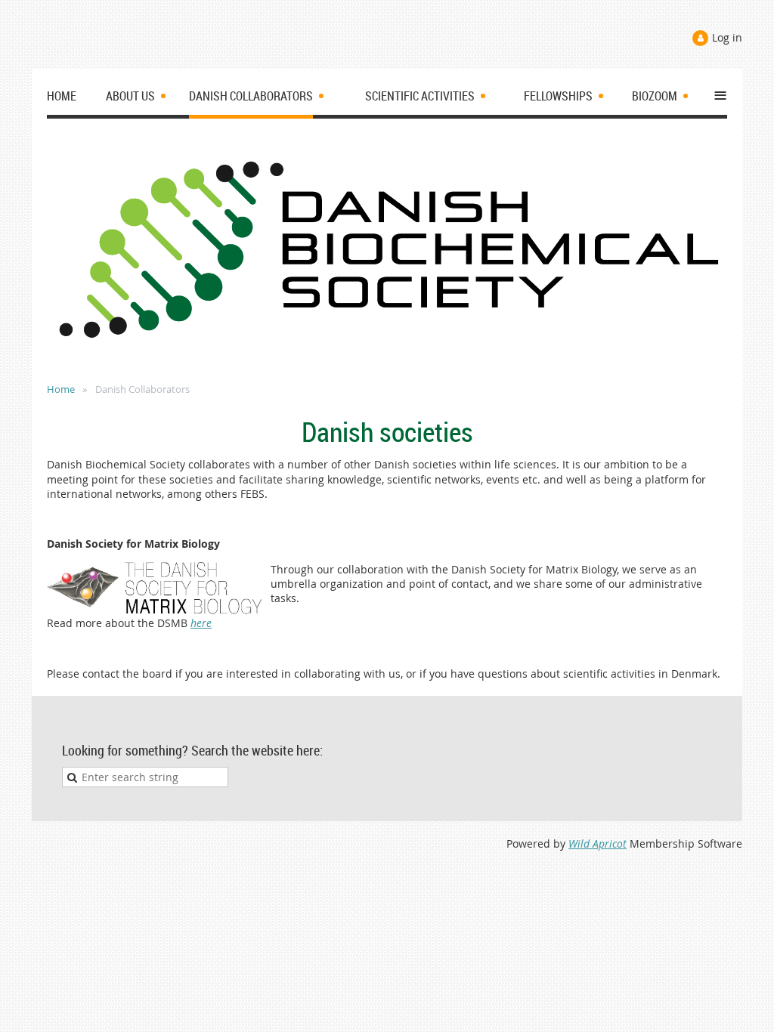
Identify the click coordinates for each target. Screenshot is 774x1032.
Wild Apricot (597, 843)
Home (61, 389)
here (201, 623)
